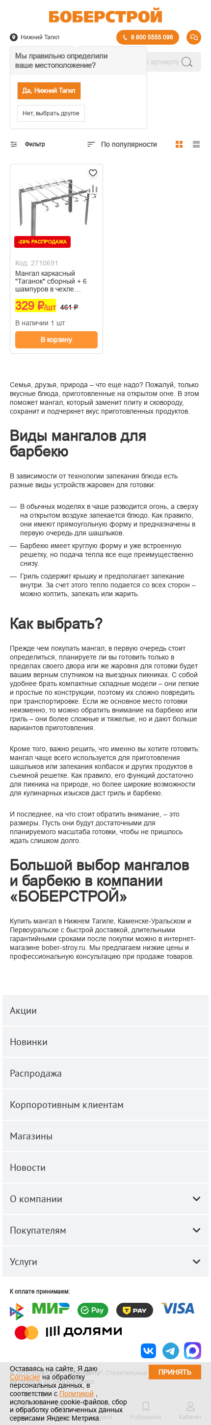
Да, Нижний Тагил (49, 90)
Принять (174, 1372)
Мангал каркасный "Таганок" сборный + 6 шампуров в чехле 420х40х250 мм (51, 281)
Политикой (76, 1394)
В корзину (56, 339)
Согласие (25, 1377)
